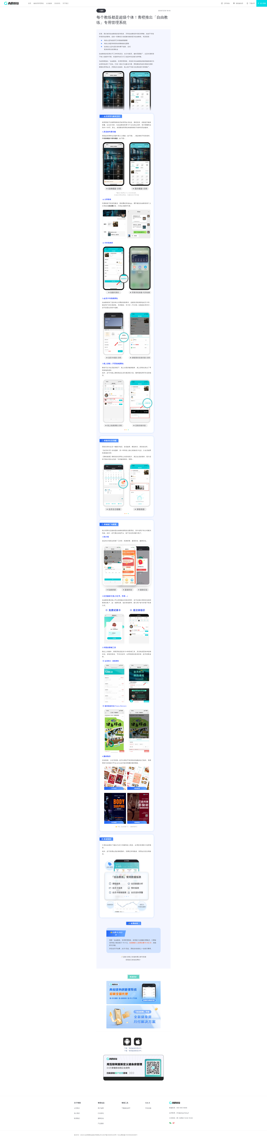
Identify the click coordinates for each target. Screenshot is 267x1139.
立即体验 (227, 3)
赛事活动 (101, 1118)
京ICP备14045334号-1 (110, 1135)
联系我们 (77, 1118)
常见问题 (148, 1108)
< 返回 (101, 10)
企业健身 (49, 3)
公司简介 (77, 1108)
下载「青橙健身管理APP (132, 1048)
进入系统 (263, 3)
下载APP (252, 3)
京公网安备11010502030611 (127, 1135)
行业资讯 (101, 1113)
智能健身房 (239, 3)
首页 (29, 3)
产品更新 (101, 1123)
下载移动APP (126, 1108)
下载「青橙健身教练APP (132, 1051)
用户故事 (101, 1108)
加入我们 (77, 1113)
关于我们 (65, 3)
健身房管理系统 (38, 3)
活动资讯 (57, 3)
